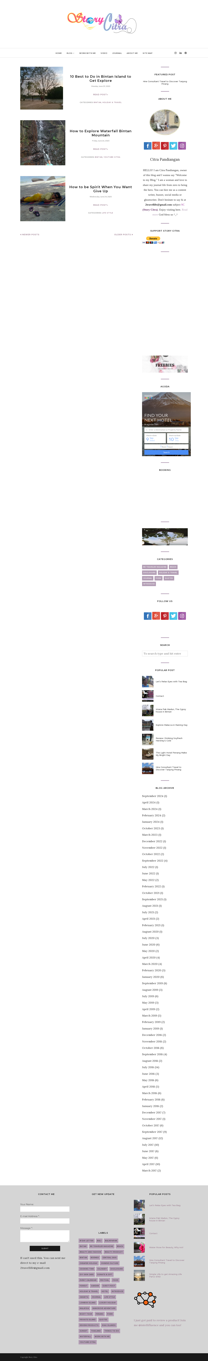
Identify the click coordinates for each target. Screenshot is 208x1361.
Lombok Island (88, 1303)
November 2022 (152, 847)
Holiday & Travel (112, 102)
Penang (100, 1314)
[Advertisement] (165, 304)
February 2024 (151, 815)
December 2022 (152, 841)
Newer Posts (30, 234)
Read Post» (100, 94)
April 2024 (149, 802)
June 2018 (148, 1073)
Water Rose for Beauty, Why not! (166, 1247)
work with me (102, 1337)
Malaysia (84, 1308)
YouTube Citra (112, 157)
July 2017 (148, 1144)
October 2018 (150, 1048)
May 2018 (148, 1080)
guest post (109, 1286)
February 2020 (151, 970)
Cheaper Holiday (88, 1263)
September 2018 (152, 1054)
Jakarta (84, 1297)
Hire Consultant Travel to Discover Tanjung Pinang (165, 82)
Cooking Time (87, 1269)
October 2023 (151, 828)
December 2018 (152, 1035)
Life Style (107, 213)
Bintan (97, 102)
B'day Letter (86, 1241)
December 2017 (152, 1112)
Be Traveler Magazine (154, 567)
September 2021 (152, 899)
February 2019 (151, 1022)
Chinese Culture (109, 1263)
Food (115, 1280)
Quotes (169, 578)
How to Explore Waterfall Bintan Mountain (101, 133)
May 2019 (148, 1002)
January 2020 (151, 977)
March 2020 (150, 964)
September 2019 (152, 983)
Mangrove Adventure (104, 1308)
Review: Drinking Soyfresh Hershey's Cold (169, 739)
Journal (147, 578)
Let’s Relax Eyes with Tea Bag (171, 681)
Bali (99, 1241)
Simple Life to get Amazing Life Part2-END (165, 1275)
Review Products (89, 1325)
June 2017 (148, 1151)
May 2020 (148, 951)
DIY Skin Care (87, 1275)
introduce (149, 584)
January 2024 (151, 821)
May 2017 (148, 1157)
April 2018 (148, 1086)
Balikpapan (111, 1241)
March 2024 (150, 809)
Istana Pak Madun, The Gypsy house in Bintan (171, 710)
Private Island (88, 1320)
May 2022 (148, 880)
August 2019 (150, 990)
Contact (160, 696)
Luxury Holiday (107, 1303)
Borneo (95, 1258)
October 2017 (150, 1125)
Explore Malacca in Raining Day (171, 725)
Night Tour (86, 1314)
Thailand (96, 1331)
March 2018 (149, 1093)
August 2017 (150, 1138)
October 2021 (150, 893)
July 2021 (148, 912)
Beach (173, 567)
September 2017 (152, 1132)
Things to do (111, 1331)
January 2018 (150, 1106)
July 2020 (148, 938)
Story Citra (33, 1357)
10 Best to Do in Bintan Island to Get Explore (100, 79)
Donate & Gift (104, 1275)
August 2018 (150, 1061)
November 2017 (152, 1119)
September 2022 (152, 860)
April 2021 (148, 918)
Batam (83, 1246)
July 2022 (148, 867)
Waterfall (85, 1337)
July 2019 (148, 996)
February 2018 (151, 1099)
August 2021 (150, 905)
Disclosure (149, 573)
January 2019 (150, 1028)
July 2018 (148, 1067)
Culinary (102, 1269)
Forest (83, 1286)
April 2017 (148, 1164)
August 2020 (150, 931)
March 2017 (149, 1170)
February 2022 (151, 886)
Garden (95, 1286)
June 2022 (148, 873)
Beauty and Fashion (90, 1252)
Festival (104, 1280)
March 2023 (150, 834)
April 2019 (148, 1009)
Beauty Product (114, 1252)
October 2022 (151, 854)
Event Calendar (88, 1280)
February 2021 (151, 925)
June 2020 (148, 944)
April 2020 (149, 957)
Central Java (109, 1258)
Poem (158, 578)
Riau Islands (109, 1325)
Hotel (105, 1291)
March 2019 (149, 1015)
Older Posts (122, 234)
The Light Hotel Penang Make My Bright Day (171, 753)
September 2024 (152, 796)
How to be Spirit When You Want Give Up (100, 189)
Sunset (83, 1331)
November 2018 (152, 1041)
